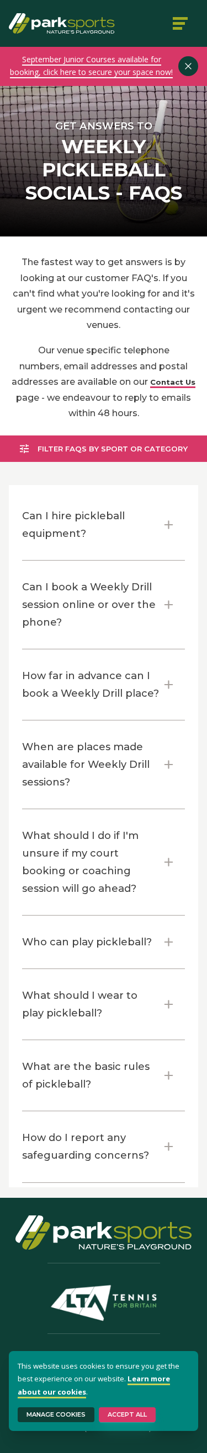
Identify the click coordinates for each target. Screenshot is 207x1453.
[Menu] (181, 23)
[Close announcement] (188, 66)
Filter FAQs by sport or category (113, 448)
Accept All (127, 1414)
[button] (103, 524)
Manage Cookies (56, 1414)
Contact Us (172, 382)
